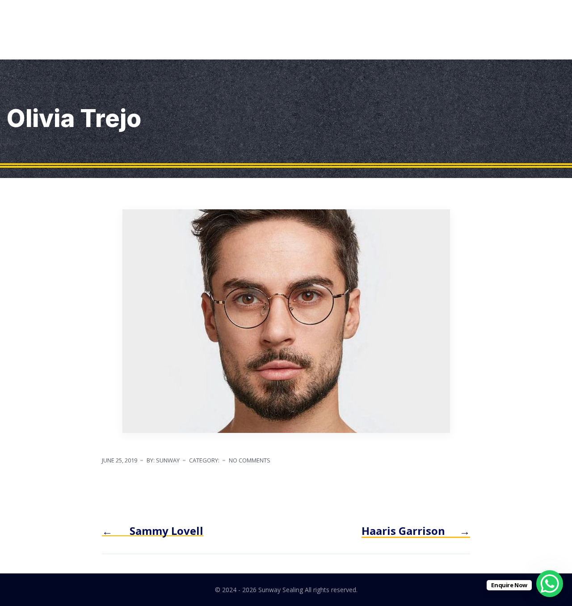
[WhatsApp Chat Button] (549, 583)
